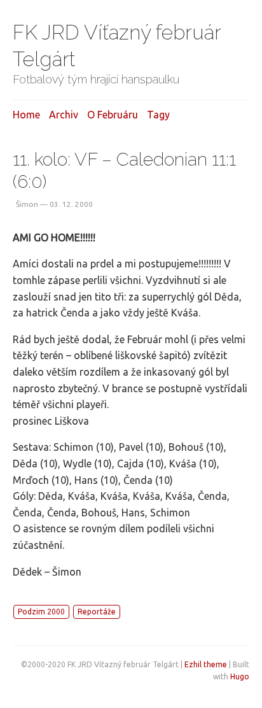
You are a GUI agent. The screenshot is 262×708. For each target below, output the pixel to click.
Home (26, 114)
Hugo (239, 676)
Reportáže (97, 611)
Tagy (158, 114)
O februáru (112, 114)
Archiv (63, 114)
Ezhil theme (205, 664)
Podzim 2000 (41, 611)
